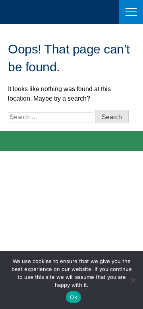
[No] (133, 280)
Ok (73, 297)
